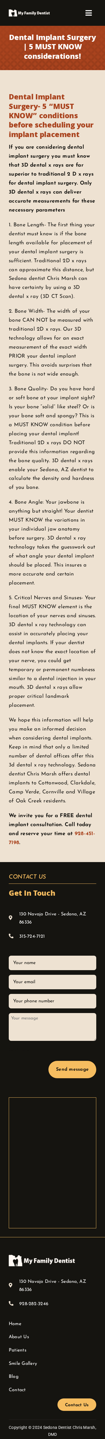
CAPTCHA (20, 1050)
